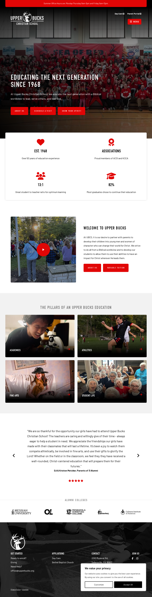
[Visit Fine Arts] (40, 381)
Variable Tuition (116, 268)
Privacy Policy (16, 589)
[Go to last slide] (14, 455)
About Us (19, 111)
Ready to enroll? (18, 558)
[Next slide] (138, 455)
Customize (99, 584)
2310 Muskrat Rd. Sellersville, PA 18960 (102, 560)
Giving (14, 562)
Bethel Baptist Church (63, 562)
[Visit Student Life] (112, 381)
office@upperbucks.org (22, 570)
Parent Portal (133, 13)
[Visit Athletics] (112, 336)
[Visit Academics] (40, 336)
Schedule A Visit (43, 111)
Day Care (119, 13)
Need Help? (16, 566)
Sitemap (25, 589)
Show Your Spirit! (71, 111)
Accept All (128, 584)
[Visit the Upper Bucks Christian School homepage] (27, 18)
